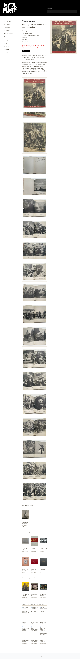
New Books (7, 24)
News (5, 43)
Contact (6, 52)
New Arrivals (7, 21)
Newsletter (7, 46)
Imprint (15, 655)
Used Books (7, 27)
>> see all (45, 532)
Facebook (35, 655)
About (20, 655)
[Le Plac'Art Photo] (10, 8)
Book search (49, 8)
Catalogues (7, 40)
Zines (5, 37)
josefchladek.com (74, 655)
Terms (30, 655)
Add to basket (26, 50)
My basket (6, 49)
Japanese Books (8, 33)
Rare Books (7, 30)
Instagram (41, 655)
